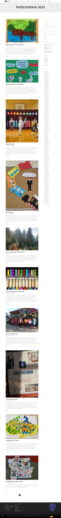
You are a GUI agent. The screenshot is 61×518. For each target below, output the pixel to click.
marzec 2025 (46, 92)
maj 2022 (46, 134)
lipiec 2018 (46, 191)
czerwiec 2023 (47, 118)
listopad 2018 (46, 186)
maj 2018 (46, 194)
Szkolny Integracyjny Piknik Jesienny (15, 252)
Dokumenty (45, 1)
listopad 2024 (46, 97)
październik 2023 (47, 114)
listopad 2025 (46, 82)
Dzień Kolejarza (10, 212)
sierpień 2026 (46, 71)
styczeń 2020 (46, 170)
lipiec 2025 (46, 87)
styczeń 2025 (46, 95)
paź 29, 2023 (12, 46)
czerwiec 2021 (47, 148)
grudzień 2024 (47, 96)
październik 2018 (47, 187)
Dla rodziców (46, 60)
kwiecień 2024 (47, 106)
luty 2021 (46, 153)
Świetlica (8, 46)
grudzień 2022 (47, 125)
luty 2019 (46, 182)
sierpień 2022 (46, 130)
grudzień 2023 (47, 111)
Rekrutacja (40, 1)
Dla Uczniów (27, 1)
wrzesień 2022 (47, 129)
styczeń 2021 (46, 154)
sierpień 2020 (46, 161)
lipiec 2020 (46, 162)
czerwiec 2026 (47, 73)
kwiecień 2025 (47, 91)
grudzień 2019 (47, 171)
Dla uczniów (46, 61)
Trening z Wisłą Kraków (12, 399)
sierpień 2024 (46, 101)
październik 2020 (47, 158)
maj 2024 (46, 105)
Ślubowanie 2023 (10, 144)
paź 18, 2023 (12, 145)
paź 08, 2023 (12, 400)
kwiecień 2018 (47, 195)
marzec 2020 (46, 167)
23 (44, 35)
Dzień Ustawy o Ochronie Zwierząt (14, 44)
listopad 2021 (46, 142)
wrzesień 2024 (47, 100)
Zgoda (51, 516)
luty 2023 (46, 123)
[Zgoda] (59, 516)
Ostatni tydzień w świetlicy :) (48, 48)
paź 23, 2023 (12, 85)
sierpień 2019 (46, 176)
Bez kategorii (46, 57)
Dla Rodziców (33, 1)
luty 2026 (46, 78)
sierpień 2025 (46, 86)
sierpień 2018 (46, 190)
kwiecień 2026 (47, 76)
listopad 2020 (46, 157)
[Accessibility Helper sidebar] (2, 516)
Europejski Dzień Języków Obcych (14, 481)
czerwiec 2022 (47, 133)
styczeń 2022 (46, 139)
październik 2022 (47, 128)
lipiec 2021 (46, 147)
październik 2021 (47, 143)
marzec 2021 (46, 152)
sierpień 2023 (46, 116)
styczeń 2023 (46, 124)
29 (54, 35)
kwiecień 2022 (47, 135)
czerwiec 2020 (47, 163)
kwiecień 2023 (47, 120)
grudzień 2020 (47, 156)
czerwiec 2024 (47, 104)
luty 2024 (46, 109)
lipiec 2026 (46, 72)
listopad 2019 (46, 172)
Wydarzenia (8, 145)
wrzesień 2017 (47, 204)
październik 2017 (47, 203)
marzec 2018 (46, 196)
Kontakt (49, 1)
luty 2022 (46, 138)
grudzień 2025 (47, 81)
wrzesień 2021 (47, 144)
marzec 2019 (46, 181)
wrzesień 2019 (47, 175)
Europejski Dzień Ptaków (12, 440)
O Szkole (21, 1)
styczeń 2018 (46, 199)
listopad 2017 (46, 201)
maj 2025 (46, 90)
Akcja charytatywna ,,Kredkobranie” (15, 291)
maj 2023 (46, 119)
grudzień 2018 (47, 185)
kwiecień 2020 (47, 166)
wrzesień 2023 (47, 115)
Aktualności (16, 1)
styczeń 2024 (46, 110)
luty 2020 (46, 168)
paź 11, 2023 (12, 253)
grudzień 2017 (47, 200)
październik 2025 (47, 83)
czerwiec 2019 (47, 177)
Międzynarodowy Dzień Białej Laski (15, 84)
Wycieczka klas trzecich (12, 334)
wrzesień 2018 (47, 189)
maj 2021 (46, 149)
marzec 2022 (46, 137)
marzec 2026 (46, 77)
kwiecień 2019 (47, 180)
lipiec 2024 (46, 102)
